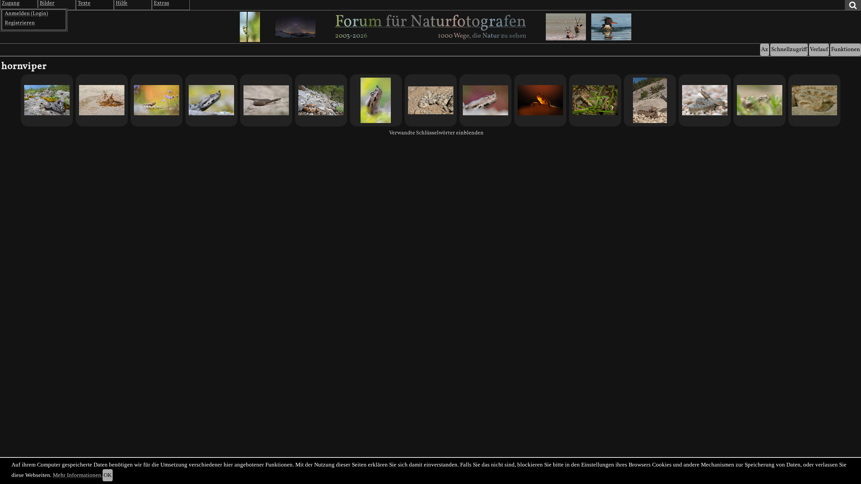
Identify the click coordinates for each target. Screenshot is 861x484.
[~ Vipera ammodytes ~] (156, 100)
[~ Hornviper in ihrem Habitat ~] (47, 100)
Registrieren (20, 23)
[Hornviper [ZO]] (814, 100)
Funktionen (845, 49)
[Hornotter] (266, 100)
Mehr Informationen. (78, 475)
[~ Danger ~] (540, 100)
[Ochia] (595, 100)
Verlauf (819, 49)
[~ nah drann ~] (485, 100)
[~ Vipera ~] (376, 100)
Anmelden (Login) (26, 13)
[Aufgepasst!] (102, 100)
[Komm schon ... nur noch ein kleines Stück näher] (650, 100)
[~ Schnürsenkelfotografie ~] (321, 100)
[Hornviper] (431, 100)
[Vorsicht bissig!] (760, 100)
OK (108, 475)
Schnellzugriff (789, 49)
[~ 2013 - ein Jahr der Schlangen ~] (211, 100)
